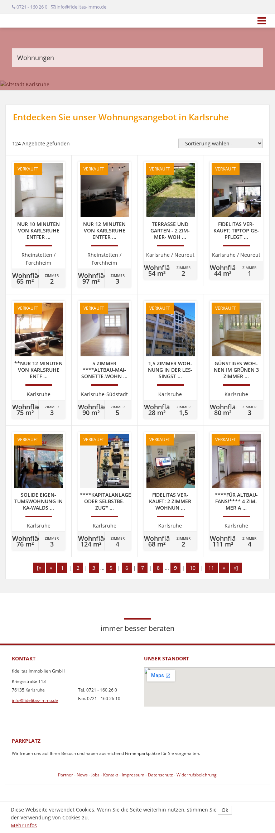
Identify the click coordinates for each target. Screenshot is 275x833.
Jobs (95, 775)
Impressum (133, 775)
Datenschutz (160, 775)
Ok (225, 809)
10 (193, 567)
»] (236, 567)
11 (211, 567)
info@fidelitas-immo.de (35, 700)
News (82, 775)
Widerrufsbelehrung (197, 775)
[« (39, 567)
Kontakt (110, 775)
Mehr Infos (24, 825)
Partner (65, 775)
